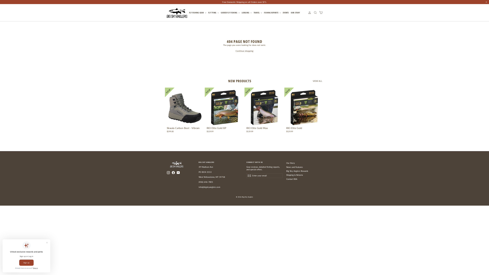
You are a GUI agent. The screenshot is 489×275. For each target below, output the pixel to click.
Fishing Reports (271, 12)
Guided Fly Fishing (229, 12)
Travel (257, 12)
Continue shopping (244, 51)
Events (286, 12)
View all (317, 81)
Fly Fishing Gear (196, 12)
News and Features (294, 167)
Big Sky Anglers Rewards (297, 171)
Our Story (295, 12)
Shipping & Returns (294, 175)
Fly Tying (212, 12)
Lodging (246, 12)
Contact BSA (291, 179)
